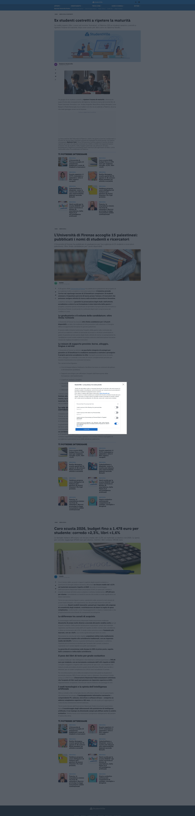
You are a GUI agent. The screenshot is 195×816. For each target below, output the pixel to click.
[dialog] (97, 408)
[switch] (116, 407)
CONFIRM (86, 429)
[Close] (123, 384)
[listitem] (97, 404)
